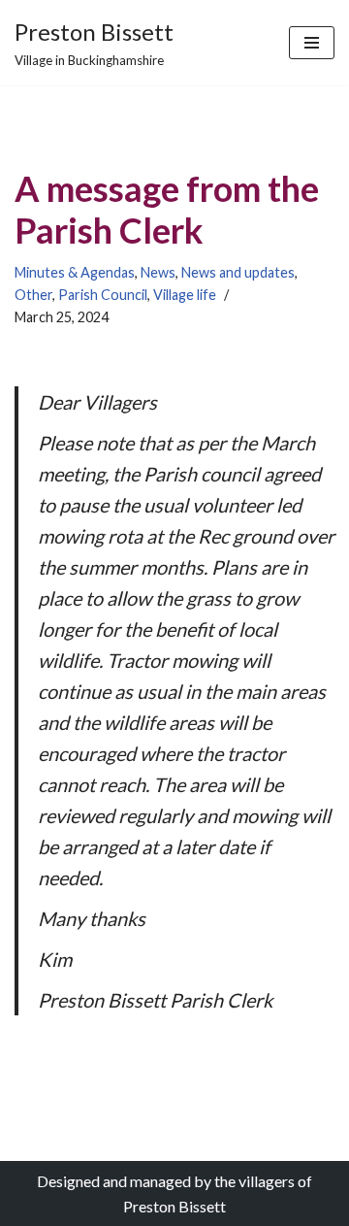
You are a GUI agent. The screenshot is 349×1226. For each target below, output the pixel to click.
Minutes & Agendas (75, 272)
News (158, 272)
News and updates (238, 272)
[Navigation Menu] (311, 42)
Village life (184, 294)
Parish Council (102, 294)
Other (33, 294)
